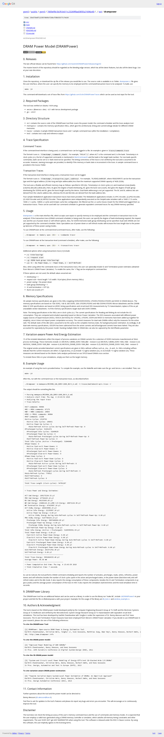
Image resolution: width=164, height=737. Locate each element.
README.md (31, 30)
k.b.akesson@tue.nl (43, 697)
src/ (27, 22)
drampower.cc (125, 81)
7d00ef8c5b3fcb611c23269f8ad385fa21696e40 (70, 11)
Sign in (159, 4)
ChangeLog (30, 28)
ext (100, 11)
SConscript (30, 33)
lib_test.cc (106, 599)
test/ (28, 25)
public (34, 11)
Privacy (21, 733)
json (160, 733)
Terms (27, 733)
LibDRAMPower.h (127, 596)
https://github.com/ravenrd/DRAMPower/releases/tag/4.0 (79, 64)
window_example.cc (122, 599)
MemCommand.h (81, 157)
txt (153, 733)
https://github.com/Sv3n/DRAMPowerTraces (82, 94)
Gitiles (14, 733)
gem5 (26, 11)
